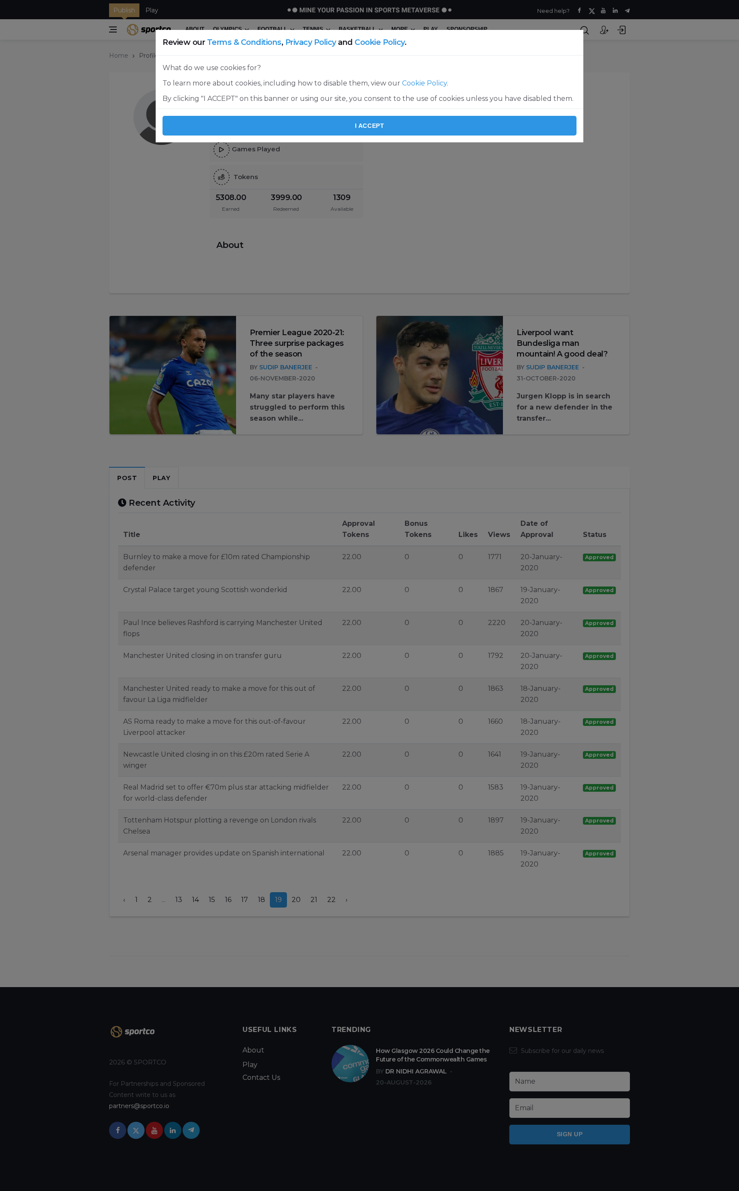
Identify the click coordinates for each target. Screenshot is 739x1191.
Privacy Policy (310, 42)
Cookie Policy (380, 42)
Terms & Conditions (244, 42)
